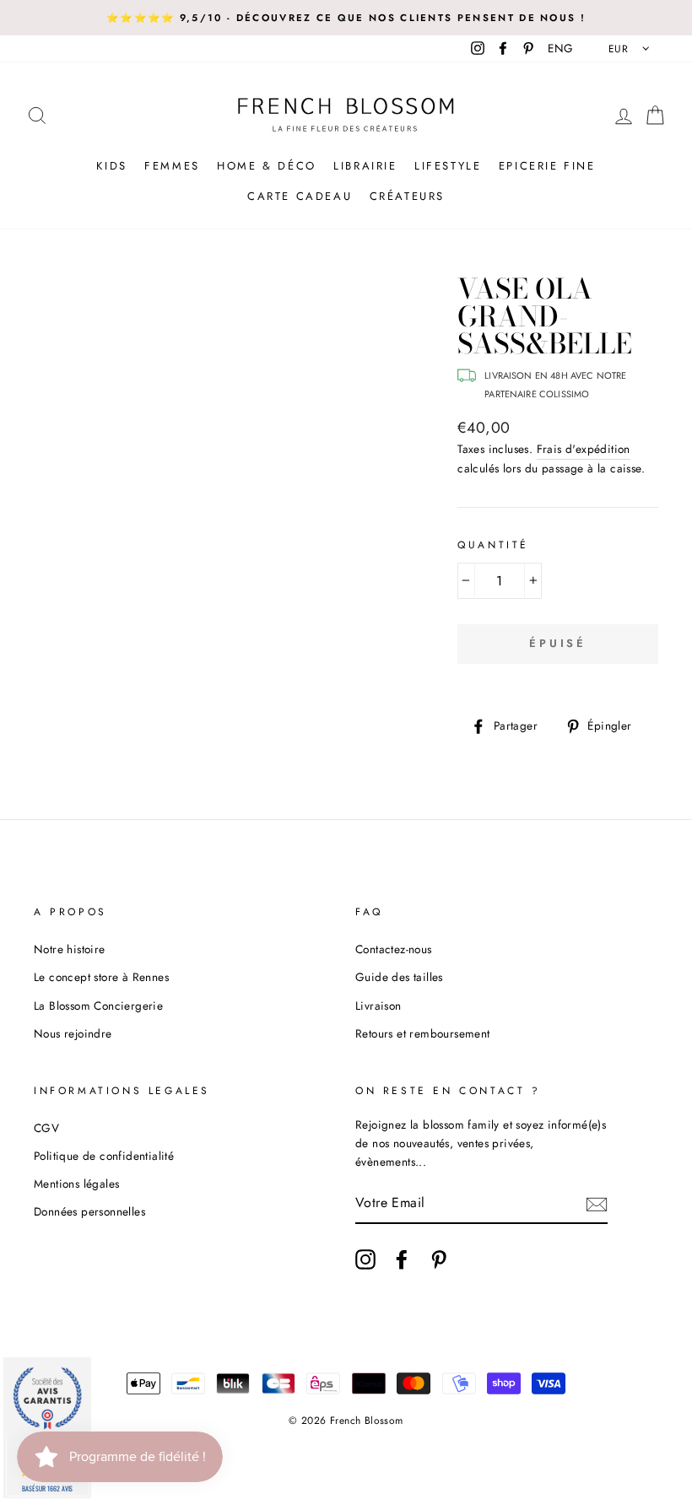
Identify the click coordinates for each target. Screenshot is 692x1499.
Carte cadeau (299, 196)
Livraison (378, 1005)
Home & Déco (266, 166)
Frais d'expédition (583, 448)
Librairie (365, 166)
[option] (346, 17)
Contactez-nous (393, 949)
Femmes (172, 166)
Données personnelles (89, 1211)
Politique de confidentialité (104, 1155)
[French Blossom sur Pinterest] (439, 1259)
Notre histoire (69, 949)
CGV (46, 1127)
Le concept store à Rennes (101, 976)
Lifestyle (447, 166)
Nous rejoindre (73, 1033)
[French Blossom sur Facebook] (402, 1259)
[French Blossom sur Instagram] (365, 1259)
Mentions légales (76, 1183)
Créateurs (407, 196)
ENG (560, 48)
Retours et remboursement (422, 1033)
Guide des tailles (399, 976)
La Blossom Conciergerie (98, 1005)
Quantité (493, 545)
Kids (111, 166)
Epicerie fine (547, 166)
